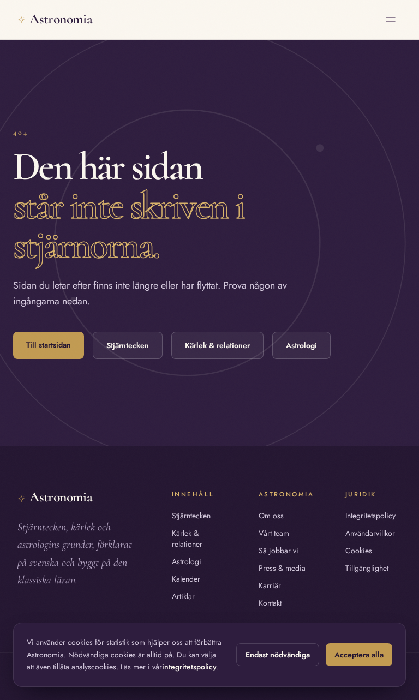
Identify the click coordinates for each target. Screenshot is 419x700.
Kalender (186, 578)
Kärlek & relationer (217, 345)
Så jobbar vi (278, 550)
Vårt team (274, 533)
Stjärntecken (127, 345)
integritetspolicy (189, 666)
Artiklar (183, 596)
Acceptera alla (359, 654)
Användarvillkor (370, 533)
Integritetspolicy (370, 515)
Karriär (270, 585)
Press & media (282, 568)
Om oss (271, 515)
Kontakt (270, 602)
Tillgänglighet (366, 568)
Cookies (358, 550)
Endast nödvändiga (278, 654)
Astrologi (301, 345)
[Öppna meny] (391, 20)
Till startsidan (48, 344)
